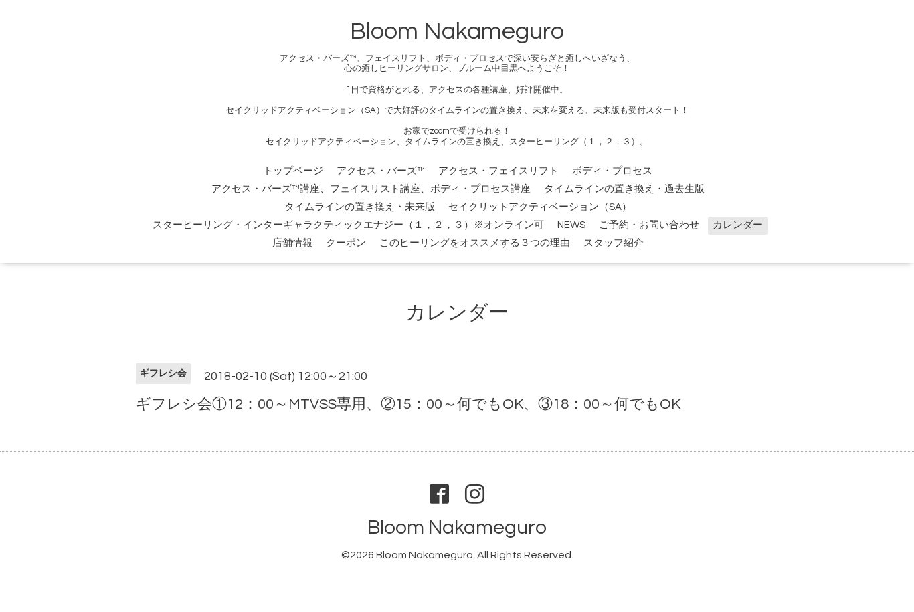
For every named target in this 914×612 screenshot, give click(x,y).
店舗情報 (292, 243)
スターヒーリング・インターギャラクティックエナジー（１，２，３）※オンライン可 (348, 225)
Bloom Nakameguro (457, 31)
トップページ (293, 171)
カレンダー (738, 225)
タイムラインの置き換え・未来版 (359, 207)
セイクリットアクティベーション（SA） (540, 207)
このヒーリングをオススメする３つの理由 (474, 243)
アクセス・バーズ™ (381, 171)
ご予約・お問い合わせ (649, 225)
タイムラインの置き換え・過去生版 (624, 189)
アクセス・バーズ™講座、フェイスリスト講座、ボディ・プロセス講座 (371, 189)
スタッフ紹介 (613, 243)
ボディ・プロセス (612, 171)
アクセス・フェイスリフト (498, 171)
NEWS (571, 225)
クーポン (346, 243)
